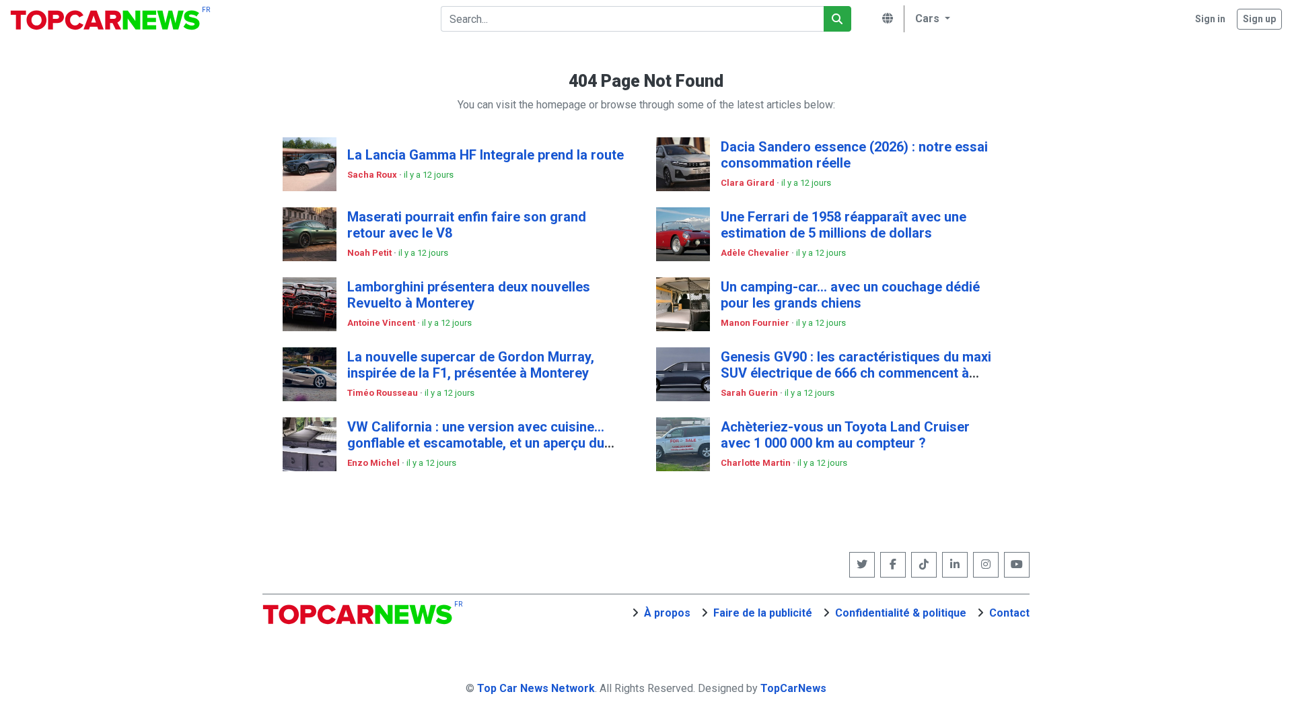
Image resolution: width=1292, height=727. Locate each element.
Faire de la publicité (762, 613)
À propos (667, 613)
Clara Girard (749, 183)
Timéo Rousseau (383, 393)
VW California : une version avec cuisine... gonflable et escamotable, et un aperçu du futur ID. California (475, 443)
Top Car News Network (536, 688)
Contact (1009, 613)
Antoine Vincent (382, 323)
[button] (930, 18)
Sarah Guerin (750, 393)
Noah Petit (370, 253)
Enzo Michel (374, 463)
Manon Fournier (756, 323)
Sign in (1210, 18)
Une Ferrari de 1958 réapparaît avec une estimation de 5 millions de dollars (843, 225)
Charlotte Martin (757, 463)
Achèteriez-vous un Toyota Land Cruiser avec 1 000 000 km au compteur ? (845, 435)
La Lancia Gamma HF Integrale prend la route (485, 155)
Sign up (1259, 18)
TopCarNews (793, 688)
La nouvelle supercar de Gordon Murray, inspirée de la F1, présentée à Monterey (470, 365)
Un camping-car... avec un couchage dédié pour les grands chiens (850, 295)
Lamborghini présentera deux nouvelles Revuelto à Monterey (468, 295)
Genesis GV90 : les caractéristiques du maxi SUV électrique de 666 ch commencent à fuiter (856, 373)
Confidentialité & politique (900, 613)
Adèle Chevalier (756, 253)
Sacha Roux (373, 175)
